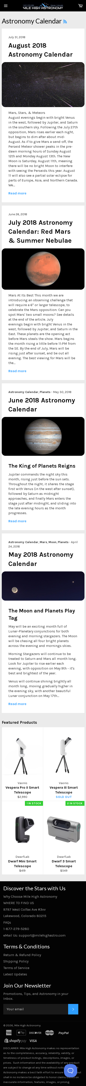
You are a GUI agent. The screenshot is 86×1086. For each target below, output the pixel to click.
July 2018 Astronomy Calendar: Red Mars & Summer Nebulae (40, 232)
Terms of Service (16, 968)
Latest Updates (15, 974)
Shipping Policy (15, 961)
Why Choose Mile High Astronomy (30, 896)
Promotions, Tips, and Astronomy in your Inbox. (35, 996)
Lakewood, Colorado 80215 (24, 916)
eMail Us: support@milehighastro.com (34, 935)
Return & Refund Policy (22, 955)
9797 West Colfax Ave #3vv (24, 909)
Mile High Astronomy (27, 1025)
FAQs (7, 922)
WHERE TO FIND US (18, 903)
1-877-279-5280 (16, 929)
